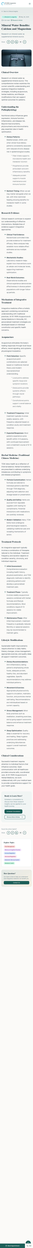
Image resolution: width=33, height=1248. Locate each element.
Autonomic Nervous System (12, 860)
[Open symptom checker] (28, 1243)
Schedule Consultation (13, 811)
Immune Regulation (10, 853)
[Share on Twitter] (12, 42)
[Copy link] (24, 42)
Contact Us (16, 882)
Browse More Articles (13, 817)
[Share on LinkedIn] (16, 42)
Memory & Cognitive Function (12, 850)
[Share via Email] (20, 42)
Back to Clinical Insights (11, 11)
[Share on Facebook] (8, 42)
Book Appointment (13, 1246)
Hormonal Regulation (10, 856)
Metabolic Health (9, 863)
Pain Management (9, 846)
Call (30, 1246)
